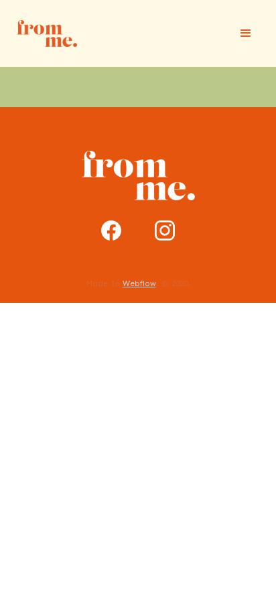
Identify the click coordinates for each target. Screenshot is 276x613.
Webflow (139, 283)
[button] (246, 33)
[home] (43, 33)
